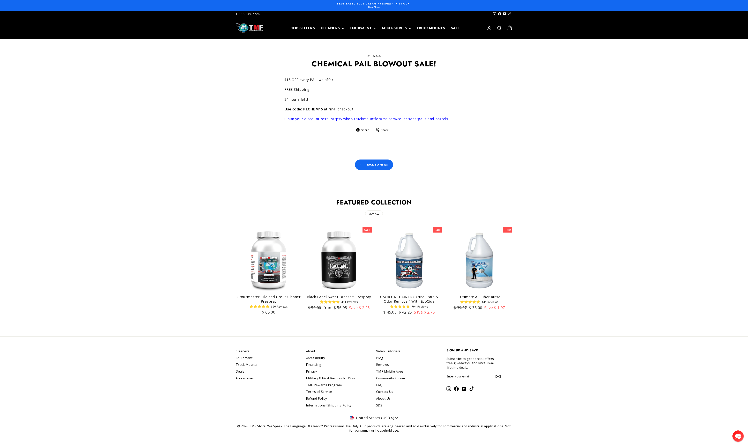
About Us (383, 398)
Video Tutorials (388, 351)
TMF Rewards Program (324, 385)
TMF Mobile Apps (390, 371)
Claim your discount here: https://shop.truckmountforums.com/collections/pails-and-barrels (366, 118)
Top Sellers (303, 28)
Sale (455, 28)
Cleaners (331, 28)
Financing (313, 364)
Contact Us (384, 392)
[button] (738, 436)
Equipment (361, 28)
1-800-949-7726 (248, 14)
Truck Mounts (247, 364)
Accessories (394, 28)
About (310, 351)
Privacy (311, 371)
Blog (379, 358)
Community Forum (390, 378)
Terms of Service (319, 392)
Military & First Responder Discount (334, 378)
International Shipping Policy (329, 405)
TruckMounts (431, 28)
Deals (240, 371)
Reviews (382, 364)
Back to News (376, 164)
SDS (379, 405)
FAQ (379, 385)
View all (374, 213)
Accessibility (315, 358)
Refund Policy (316, 398)
